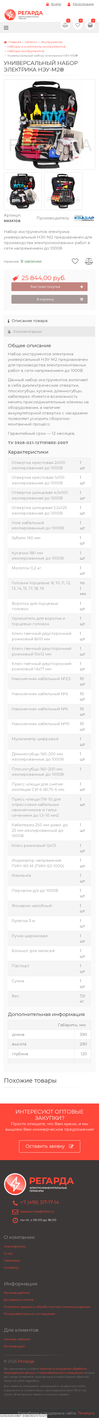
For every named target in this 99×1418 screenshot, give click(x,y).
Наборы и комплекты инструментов (36, 46)
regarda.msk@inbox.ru (37, 1211)
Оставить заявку (45, 1146)
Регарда (26, 1361)
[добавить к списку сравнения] (89, 261)
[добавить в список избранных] (75, 261)
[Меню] (6, 27)
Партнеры (12, 1260)
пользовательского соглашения (61, 1372)
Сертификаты (15, 1246)
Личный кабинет (17, 1339)
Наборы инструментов (25, 51)
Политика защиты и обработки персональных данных (47, 1307)
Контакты (11, 1267)
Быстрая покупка (45, 287)
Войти (56, 4)
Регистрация (83, 4)
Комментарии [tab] (27, 331)
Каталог (31, 42)
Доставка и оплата (18, 1300)
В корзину (45, 299)
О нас (8, 1253)
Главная (14, 42)
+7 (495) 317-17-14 (39, 1202)
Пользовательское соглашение (29, 1314)
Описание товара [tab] (29, 320)
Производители (17, 1292)
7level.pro (85, 1413)
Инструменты (51, 42)
